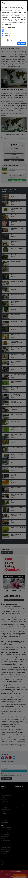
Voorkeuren (8, 32)
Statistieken (8, 33)
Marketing (7, 35)
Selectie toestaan (13, 40)
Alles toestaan (21, 43)
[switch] (3, 31)
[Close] (25, 3)
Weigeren (22, 40)
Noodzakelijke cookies (11, 30)
